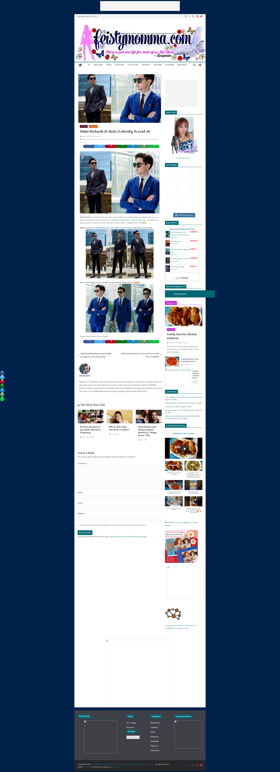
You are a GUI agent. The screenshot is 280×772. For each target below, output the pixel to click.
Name (80, 492)
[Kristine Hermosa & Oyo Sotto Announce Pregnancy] (90, 411)
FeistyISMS (157, 65)
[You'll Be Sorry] (168, 241)
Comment (82, 463)
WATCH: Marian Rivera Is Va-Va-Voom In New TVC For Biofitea (140, 355)
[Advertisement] (140, 6)
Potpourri (169, 65)
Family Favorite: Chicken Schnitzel (182, 336)
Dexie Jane (98, 136)
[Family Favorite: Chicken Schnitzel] (183, 316)
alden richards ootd (129, 139)
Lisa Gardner (175, 243)
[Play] (185, 449)
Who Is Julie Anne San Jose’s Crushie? (119, 428)
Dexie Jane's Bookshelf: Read (182, 229)
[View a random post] (199, 65)
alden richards (86, 139)
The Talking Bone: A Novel (179, 259)
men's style (83, 142)
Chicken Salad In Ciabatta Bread (195, 374)
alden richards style (142, 139)
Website (81, 513)
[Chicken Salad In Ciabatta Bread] (178, 377)
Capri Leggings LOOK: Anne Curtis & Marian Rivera (183, 397)
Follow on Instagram (185, 215)
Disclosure (98, 65)
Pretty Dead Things (177, 267)
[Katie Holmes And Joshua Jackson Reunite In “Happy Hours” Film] (149, 411)
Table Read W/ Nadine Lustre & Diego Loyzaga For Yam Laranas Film (95, 355)
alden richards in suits (115, 139)
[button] (174, 469)
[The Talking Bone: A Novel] (168, 259)
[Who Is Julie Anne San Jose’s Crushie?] (120, 411)
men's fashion (153, 139)
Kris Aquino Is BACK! (172, 407)
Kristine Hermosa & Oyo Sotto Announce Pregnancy (90, 429)
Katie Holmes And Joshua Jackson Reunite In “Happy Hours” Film (147, 431)
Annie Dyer (175, 237)
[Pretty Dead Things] (168, 267)
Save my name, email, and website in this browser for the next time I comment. (113, 525)
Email (80, 503)
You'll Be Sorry (175, 241)
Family (109, 65)
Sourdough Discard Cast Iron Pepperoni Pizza (190, 360)
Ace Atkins (174, 254)
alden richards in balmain (99, 139)
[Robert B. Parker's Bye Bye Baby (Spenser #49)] (168, 249)
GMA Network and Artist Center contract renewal (114, 228)
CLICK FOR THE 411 (184, 158)
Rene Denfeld (175, 261)
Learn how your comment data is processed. (128, 536)
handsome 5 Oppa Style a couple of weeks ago (128, 220)
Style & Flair (133, 65)
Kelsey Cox (174, 269)
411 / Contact (131, 723)
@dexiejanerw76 (180, 294)
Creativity (146, 65)
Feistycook (119, 65)
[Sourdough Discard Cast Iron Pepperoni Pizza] (172, 362)
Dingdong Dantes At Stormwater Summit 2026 (182, 410)
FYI (89, 65)
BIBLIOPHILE (182, 65)
